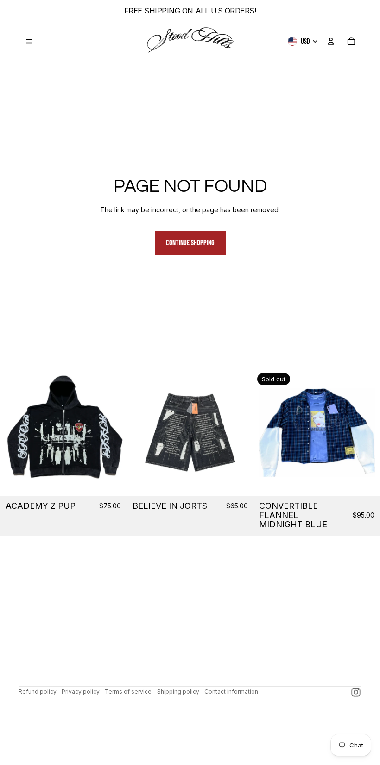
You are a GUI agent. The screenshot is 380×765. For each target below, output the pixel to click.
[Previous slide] (14, 432)
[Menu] (29, 41)
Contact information (231, 691)
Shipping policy (178, 691)
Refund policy (38, 691)
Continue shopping (190, 243)
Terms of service (128, 691)
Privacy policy (81, 691)
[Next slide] (113, 432)
